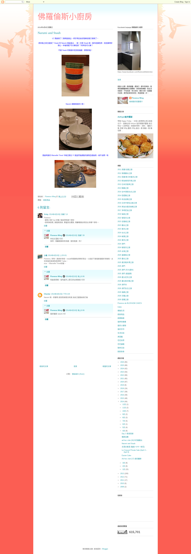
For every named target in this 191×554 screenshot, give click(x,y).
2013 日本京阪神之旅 (126, 184)
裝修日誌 (121, 348)
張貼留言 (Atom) (78, 374)
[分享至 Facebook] (80, 196)
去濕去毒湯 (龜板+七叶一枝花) (133, 447)
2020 (122, 382)
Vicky (46, 214)
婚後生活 (121, 311)
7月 (124, 421)
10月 (124, 411)
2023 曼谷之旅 (123, 225)
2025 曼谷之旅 (123, 259)
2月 (124, 466)
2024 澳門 (121, 244)
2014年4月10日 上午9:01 (57, 255)
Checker (47, 294)
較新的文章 (44, 366)
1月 (124, 469)
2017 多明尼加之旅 (125, 210)
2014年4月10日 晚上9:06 (75, 276)
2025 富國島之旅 (124, 255)
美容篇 (120, 337)
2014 (122, 402)
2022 (122, 375)
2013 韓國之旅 (123, 188)
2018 (122, 388)
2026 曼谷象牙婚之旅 (126, 281)
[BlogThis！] (75, 196)
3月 (124, 463)
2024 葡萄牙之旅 (124, 247)
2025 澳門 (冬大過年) (125, 270)
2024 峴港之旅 (123, 236)
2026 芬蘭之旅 (123, 296)
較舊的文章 (107, 366)
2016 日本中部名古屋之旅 (127, 203)
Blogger (105, 549)
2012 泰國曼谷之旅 (125, 173)
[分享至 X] (77, 196)
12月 (124, 404)
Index (120, 307)
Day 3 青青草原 (127, 434)
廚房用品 (46, 200)
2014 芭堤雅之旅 (124, 195)
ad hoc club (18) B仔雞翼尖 (132, 440)
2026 (122, 362)
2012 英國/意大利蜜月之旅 (127, 177)
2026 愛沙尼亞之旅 (125, 277)
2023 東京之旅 (123, 229)
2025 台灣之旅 (123, 251)
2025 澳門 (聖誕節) (125, 274)
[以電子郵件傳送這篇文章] (72, 196)
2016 (122, 395)
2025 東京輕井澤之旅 (126, 262)
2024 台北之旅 (123, 233)
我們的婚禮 (122, 322)
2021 (122, 379)
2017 (122, 392)
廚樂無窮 (121, 318)
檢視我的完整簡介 (136, 102)
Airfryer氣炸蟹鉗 (125, 117)
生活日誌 (121, 333)
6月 (124, 424)
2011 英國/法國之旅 (125, 169)
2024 (122, 369)
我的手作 (121, 329)
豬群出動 (125, 437)
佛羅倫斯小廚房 (65, 16)
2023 (122, 372)
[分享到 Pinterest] (82, 196)
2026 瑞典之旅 (123, 292)
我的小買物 (122, 326)
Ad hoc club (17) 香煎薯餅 (131, 459)
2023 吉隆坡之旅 (124, 221)
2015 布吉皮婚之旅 (125, 199)
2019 (122, 385)
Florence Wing (56, 235)
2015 (122, 398)
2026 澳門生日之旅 (125, 288)
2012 (122, 477)
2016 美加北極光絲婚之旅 (127, 207)
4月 (124, 431)
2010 (122, 483)
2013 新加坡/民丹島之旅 (127, 181)
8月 (124, 417)
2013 (122, 473)
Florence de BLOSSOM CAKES (130, 303)
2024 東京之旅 (123, 240)
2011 (122, 480)
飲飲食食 (121, 351)
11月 (124, 408)
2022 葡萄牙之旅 (124, 218)
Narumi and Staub (128, 443)
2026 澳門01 (122, 285)
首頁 (75, 366)
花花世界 (121, 340)
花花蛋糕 (121, 344)
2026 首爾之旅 (123, 300)
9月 (124, 414)
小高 (45, 255)
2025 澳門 (121, 266)
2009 (122, 487)
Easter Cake (126, 455)
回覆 (45, 226)
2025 (122, 365)
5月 (124, 427)
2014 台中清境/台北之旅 (127, 192)
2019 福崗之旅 (123, 214)
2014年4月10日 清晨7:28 (75, 235)
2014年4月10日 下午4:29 (60, 294)
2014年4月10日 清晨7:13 (58, 214)
